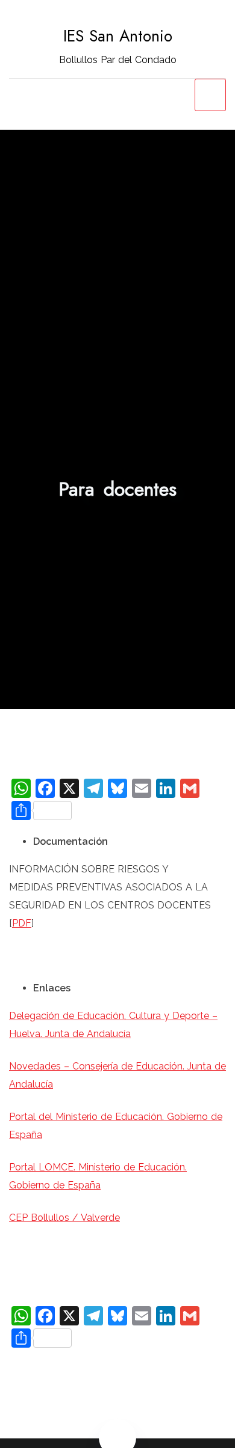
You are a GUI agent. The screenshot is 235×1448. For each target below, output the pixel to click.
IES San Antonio (117, 36)
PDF (21, 923)
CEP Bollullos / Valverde (64, 1217)
